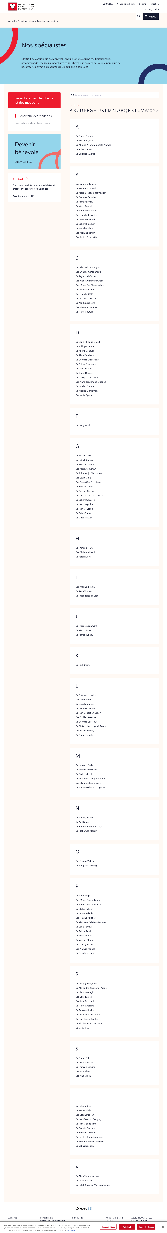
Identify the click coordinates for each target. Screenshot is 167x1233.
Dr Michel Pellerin (84, 908)
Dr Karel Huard (83, 556)
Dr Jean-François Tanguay (89, 1119)
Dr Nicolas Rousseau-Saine (89, 1023)
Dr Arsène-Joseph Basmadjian (91, 192)
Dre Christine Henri (85, 552)
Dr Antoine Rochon (85, 1010)
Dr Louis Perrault (84, 926)
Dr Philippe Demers (86, 346)
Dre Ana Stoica (83, 1075)
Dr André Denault (85, 350)
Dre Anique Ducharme (87, 377)
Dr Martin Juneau (84, 634)
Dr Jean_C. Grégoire (86, 508)
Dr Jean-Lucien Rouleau (87, 1018)
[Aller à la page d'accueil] (21, 6)
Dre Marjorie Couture (86, 307)
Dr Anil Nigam (83, 821)
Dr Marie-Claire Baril (86, 188)
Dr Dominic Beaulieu (86, 197)
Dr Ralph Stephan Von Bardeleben (93, 1184)
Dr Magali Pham (84, 935)
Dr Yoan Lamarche (85, 703)
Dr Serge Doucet (84, 372)
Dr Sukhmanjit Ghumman (89, 473)
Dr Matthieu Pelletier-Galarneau (91, 922)
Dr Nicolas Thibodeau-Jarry (89, 1136)
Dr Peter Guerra (83, 513)
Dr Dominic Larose (85, 708)
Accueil (11, 21)
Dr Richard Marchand (86, 769)
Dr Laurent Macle (84, 765)
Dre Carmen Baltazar (86, 183)
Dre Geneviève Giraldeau (88, 482)
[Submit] (72, 95)
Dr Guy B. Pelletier (85, 913)
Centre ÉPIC (108, 3)
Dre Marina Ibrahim (86, 586)
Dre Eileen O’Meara (85, 860)
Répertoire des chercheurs (32, 123)
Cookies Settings (108, 1227)
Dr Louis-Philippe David (88, 341)
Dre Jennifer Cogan (85, 289)
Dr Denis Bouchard (85, 219)
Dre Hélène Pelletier (85, 917)
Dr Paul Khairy (83, 664)
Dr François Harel (84, 547)
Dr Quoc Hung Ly (84, 734)
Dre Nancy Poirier (84, 944)
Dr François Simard (85, 1066)
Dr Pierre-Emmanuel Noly (89, 826)
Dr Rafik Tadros (83, 1105)
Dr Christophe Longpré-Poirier (91, 726)
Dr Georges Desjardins (87, 359)
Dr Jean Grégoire (84, 504)
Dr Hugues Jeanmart (86, 625)
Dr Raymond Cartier (86, 276)
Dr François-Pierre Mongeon (90, 787)
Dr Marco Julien (83, 630)
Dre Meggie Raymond (87, 983)
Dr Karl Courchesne (85, 302)
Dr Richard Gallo (84, 455)
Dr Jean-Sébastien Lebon (88, 712)
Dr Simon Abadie (84, 135)
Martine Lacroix (83, 699)
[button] (139, 16)
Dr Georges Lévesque (86, 721)
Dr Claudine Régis (85, 992)
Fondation (154, 3)
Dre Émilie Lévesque (86, 717)
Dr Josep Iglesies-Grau (87, 595)
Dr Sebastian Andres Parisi (89, 904)
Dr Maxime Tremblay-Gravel (90, 1141)
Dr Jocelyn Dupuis (85, 386)
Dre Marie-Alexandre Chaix (89, 280)
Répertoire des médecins (35, 116)
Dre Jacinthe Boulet (85, 232)
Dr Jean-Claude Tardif (86, 1123)
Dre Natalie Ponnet (85, 948)
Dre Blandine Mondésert (88, 782)
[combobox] (114, 95)
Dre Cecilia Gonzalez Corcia (89, 495)
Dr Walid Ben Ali (84, 206)
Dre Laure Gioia (83, 477)
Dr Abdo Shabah (84, 1062)
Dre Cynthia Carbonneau (88, 271)
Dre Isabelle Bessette (86, 214)
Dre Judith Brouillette (86, 237)
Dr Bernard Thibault (86, 1132)
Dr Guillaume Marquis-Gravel (90, 778)
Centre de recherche (126, 3)
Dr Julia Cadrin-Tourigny (88, 267)
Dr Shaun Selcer (84, 1057)
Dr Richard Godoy (85, 490)
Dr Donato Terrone (85, 1128)
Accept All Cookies (146, 1227)
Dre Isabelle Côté (84, 293)
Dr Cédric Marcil (84, 774)
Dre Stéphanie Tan (85, 1114)
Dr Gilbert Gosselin (85, 499)
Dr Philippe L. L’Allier (86, 695)
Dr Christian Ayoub (85, 153)
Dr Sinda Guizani (84, 517)
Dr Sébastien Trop (85, 1145)
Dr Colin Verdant (84, 1180)
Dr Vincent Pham (84, 939)
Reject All (127, 1227)
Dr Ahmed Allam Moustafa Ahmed (93, 144)
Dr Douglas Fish (84, 425)
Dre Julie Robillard (85, 1001)
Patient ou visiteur (26, 21)
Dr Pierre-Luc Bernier (86, 210)
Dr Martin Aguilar (84, 140)
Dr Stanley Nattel (84, 817)
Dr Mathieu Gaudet (85, 464)
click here (71, 1230)
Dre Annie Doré (83, 368)
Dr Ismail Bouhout (85, 228)
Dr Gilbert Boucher (85, 223)
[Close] (163, 1227)
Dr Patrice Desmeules (86, 364)
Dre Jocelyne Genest (86, 468)
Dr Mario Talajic (83, 1110)
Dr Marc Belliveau (84, 201)
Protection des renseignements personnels (52, 1219)
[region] (83, 1227)
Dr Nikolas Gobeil (85, 486)
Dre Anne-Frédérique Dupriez (91, 381)
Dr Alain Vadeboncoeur (87, 1176)
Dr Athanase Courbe (86, 298)
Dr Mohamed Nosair (86, 830)
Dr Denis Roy (82, 1027)
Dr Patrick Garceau (85, 459)
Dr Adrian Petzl (83, 931)
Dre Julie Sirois (83, 1071)
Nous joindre (152, 9)
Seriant (142, 3)
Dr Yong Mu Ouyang (86, 865)
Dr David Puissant (85, 953)
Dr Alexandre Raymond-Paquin (91, 987)
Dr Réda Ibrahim (84, 591)
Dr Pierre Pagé (83, 895)
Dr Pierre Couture (84, 311)
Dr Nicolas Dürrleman (87, 390)
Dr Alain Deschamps (86, 355)
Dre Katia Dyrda (84, 395)
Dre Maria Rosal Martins (88, 1014)
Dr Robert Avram (84, 149)
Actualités (12, 1217)
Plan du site (77, 1217)
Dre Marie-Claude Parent (88, 900)
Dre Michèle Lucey (85, 730)
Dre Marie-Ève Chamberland (90, 285)
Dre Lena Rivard (84, 996)
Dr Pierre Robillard (85, 1005)
